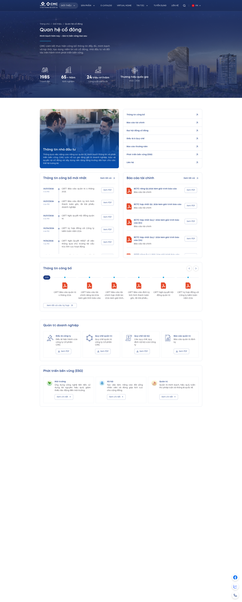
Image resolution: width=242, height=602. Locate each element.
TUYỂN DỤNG (160, 5)
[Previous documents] (189, 268)
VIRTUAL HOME (124, 5)
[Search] (184, 5)
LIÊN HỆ (175, 5)
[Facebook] (235, 577)
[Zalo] (235, 586)
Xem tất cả (105, 178)
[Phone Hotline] (235, 595)
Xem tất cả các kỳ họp (58, 305)
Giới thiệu (57, 24)
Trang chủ (45, 24)
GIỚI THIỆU (66, 5)
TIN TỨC (140, 5)
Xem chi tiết (62, 397)
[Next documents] (196, 268)
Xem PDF (107, 190)
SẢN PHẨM (86, 5)
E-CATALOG (106, 5)
